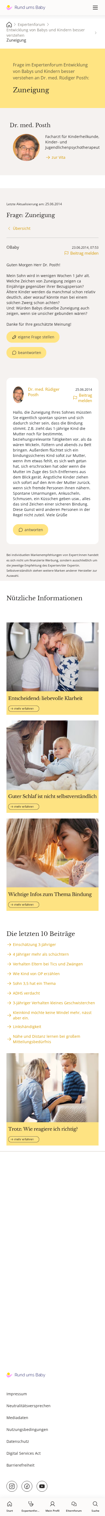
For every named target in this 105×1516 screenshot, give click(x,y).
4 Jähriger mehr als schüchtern (41, 954)
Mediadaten (17, 1417)
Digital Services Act (23, 1453)
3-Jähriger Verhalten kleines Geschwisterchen (54, 1002)
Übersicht (21, 228)
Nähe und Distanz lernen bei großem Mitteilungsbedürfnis (46, 1039)
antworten (33, 529)
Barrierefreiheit (20, 1465)
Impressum (16, 1393)
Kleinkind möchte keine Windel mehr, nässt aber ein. (52, 1015)
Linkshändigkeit (27, 1026)
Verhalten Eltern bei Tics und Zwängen (48, 963)
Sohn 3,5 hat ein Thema (34, 983)
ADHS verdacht (26, 993)
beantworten (29, 352)
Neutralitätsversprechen (28, 1405)
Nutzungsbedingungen (27, 1429)
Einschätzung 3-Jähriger (34, 944)
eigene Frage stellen (36, 336)
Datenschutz (17, 1441)
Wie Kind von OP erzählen (36, 973)
